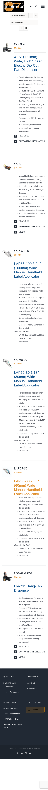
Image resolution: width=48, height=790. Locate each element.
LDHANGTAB (23, 573)
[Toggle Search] (36, 6)
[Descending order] (36, 15)
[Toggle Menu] (42, 7)
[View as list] (26, 28)
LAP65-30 (20, 359)
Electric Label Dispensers (10, 684)
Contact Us (31, 689)
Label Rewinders (12, 692)
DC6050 (19, 44)
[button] (30, 136)
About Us (31, 683)
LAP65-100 (21, 251)
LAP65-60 (20, 468)
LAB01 (18, 164)
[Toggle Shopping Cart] (30, 6)
